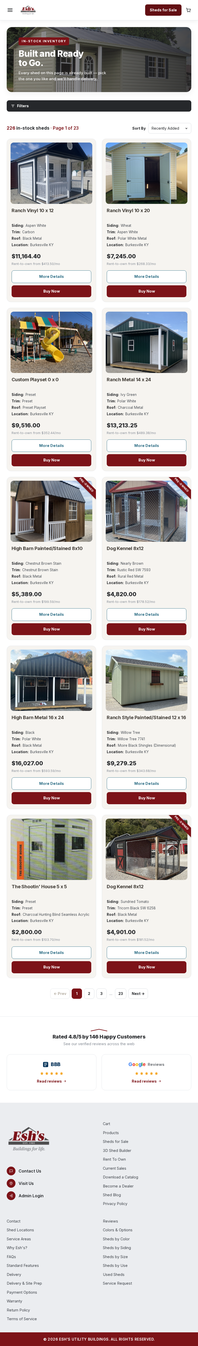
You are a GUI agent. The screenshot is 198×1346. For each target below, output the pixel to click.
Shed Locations (20, 1230)
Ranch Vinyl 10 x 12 (33, 210)
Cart (106, 1123)
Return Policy (18, 1310)
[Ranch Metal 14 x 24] (146, 342)
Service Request (117, 1283)
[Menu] (10, 10)
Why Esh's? (17, 1247)
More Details (51, 276)
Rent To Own (114, 1159)
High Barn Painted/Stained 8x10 (47, 548)
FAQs (11, 1256)
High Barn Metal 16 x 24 (38, 717)
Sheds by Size (115, 1256)
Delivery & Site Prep (24, 1283)
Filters (23, 106)
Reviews (110, 1221)
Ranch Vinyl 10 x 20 (128, 210)
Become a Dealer (118, 1186)
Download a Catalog (120, 1177)
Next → (138, 993)
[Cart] (188, 10)
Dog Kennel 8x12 (125, 548)
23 (120, 993)
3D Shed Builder (117, 1150)
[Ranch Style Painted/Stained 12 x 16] (146, 680)
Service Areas (19, 1239)
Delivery (14, 1274)
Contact (13, 1221)
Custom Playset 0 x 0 (35, 379)
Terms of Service (22, 1319)
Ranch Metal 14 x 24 (129, 379)
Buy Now (51, 291)
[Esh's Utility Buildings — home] (28, 10)
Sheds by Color (116, 1239)
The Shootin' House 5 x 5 (39, 886)
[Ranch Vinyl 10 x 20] (146, 173)
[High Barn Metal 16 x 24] (51, 680)
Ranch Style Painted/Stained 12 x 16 (146, 717)
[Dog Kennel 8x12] (146, 511)
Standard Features (23, 1265)
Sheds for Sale (163, 10)
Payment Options (22, 1292)
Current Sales (114, 1168)
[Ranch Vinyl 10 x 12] (51, 173)
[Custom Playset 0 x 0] (51, 342)
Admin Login (31, 1195)
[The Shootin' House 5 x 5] (51, 849)
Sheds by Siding (117, 1247)
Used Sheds (114, 1274)
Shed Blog (112, 1195)
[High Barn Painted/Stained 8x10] (51, 511)
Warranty (14, 1301)
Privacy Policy (115, 1203)
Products (111, 1133)
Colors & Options (118, 1230)
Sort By (139, 128)
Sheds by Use (115, 1265)
